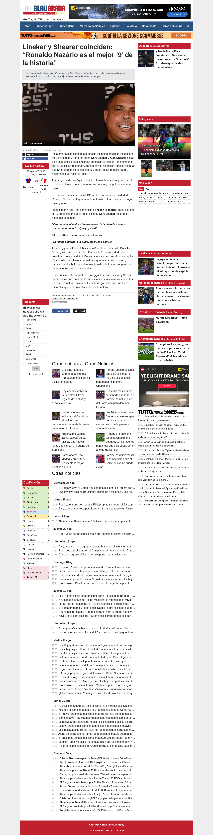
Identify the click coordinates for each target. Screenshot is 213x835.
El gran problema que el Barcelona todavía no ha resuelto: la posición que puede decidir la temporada (119, 669)
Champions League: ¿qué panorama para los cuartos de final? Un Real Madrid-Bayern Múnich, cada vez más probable (173, 352)
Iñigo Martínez (33, 333)
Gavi (28, 346)
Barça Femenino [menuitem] (172, 26)
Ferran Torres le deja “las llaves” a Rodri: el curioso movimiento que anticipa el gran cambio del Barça (118, 689)
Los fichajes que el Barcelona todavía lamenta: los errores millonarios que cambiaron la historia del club (120, 649)
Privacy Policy (116, 825)
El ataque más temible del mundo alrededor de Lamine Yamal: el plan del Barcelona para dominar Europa (115, 399)
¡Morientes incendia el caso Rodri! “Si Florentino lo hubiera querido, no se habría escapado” (113, 790)
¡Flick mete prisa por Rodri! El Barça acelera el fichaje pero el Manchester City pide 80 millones (115, 770)
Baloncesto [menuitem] (149, 26)
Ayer (148, 189)
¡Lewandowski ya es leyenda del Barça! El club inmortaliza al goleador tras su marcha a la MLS (115, 677)
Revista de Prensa (150, 312)
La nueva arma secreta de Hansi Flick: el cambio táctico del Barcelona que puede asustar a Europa (117, 721)
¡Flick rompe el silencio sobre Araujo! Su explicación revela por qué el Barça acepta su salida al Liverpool (121, 794)
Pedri (28, 354)
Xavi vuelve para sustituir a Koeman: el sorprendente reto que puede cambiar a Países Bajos (113, 615)
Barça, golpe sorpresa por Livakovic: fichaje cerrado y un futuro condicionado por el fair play (113, 508)
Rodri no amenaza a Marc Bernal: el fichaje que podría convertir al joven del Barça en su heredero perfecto (121, 681)
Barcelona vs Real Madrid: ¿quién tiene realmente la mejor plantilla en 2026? (104, 717)
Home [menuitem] (26, 26)
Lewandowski (32, 363)
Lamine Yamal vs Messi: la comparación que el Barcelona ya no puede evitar (104, 741)
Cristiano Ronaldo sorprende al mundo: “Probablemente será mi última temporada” (107, 567)
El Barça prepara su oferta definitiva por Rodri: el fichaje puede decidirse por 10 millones (111, 607)
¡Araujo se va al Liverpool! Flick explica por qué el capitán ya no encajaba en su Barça (109, 762)
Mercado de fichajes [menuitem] (92, 26)
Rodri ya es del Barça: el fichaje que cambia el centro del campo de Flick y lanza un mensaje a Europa (119, 533)
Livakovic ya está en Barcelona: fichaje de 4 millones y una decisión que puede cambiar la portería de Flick (122, 491)
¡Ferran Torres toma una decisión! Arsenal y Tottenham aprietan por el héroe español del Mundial (116, 786)
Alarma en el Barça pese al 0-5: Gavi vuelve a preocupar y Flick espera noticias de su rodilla (112, 521)
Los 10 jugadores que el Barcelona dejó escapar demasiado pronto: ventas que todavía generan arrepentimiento (115, 420)
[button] (36, 368)
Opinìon (144, 45)
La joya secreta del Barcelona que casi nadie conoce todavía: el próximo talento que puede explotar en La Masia (125, 725)
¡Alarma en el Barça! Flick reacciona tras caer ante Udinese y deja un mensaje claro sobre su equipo (118, 802)
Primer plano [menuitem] (66, 26)
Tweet (81, 311)
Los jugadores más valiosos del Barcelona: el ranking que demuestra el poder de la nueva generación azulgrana (70, 420)
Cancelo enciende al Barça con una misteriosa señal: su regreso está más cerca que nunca (112, 575)
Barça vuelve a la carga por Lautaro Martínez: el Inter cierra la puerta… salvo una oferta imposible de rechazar (123, 546)
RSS (122, 830)
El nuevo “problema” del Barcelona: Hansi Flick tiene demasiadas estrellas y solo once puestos (115, 713)
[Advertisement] (94, 337)
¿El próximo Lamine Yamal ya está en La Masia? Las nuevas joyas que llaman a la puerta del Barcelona (71, 441)
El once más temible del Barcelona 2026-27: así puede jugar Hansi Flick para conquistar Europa (115, 737)
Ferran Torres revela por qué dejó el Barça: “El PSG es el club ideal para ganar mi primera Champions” (115, 377)
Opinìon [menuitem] (115, 26)
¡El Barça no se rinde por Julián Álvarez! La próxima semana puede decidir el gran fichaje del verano (118, 806)
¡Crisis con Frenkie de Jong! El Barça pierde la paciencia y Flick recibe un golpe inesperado (113, 798)
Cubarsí (29, 328)
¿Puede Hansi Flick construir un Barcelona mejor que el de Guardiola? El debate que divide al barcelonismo (173, 59)
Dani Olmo (31, 359)
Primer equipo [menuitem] (44, 26)
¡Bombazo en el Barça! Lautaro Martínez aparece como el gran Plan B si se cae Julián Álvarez (114, 685)
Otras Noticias (68, 295)
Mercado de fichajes (151, 282)
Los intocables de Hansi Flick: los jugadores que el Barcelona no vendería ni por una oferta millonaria (118, 729)
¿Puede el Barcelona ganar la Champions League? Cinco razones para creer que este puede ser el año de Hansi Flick (115, 441)
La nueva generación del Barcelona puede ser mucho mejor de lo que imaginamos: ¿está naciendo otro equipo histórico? (130, 665)
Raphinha (30, 350)
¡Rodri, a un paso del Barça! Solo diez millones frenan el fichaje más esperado (105, 579)
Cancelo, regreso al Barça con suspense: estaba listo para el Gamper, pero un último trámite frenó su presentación (126, 554)
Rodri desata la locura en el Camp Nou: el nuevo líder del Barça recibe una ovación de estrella (114, 550)
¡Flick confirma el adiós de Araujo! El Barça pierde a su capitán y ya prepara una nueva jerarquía (115, 745)
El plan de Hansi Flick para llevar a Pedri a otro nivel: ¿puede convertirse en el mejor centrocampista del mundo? (125, 661)
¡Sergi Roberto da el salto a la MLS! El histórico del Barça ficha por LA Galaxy (104, 810)
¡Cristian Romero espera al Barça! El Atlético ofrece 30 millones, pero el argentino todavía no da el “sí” (119, 758)
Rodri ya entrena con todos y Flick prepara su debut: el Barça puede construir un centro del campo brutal (120, 504)
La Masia (144, 253)
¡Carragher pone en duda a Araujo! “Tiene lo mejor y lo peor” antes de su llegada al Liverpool (113, 774)
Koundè (29, 324)
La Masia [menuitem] (131, 26)
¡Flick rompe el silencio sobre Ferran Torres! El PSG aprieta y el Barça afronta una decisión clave (116, 778)
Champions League (151, 338)
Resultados (36, 374)
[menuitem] (187, 26)
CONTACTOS (111, 830)
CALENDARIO (96, 830)
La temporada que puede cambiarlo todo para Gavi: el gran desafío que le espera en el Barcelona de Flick (121, 657)
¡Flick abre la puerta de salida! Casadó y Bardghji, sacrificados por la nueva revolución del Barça (116, 766)
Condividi (62, 311)
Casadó (29, 341)
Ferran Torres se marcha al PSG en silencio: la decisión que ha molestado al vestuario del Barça (115, 603)
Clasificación (31, 482)
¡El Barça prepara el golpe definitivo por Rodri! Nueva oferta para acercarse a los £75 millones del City (119, 673)
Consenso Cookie (98, 825)
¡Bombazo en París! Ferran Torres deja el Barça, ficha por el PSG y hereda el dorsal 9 (109, 583)
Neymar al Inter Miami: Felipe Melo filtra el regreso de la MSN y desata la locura (105, 599)
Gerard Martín (32, 337)
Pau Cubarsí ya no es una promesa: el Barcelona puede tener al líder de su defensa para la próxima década (122, 653)
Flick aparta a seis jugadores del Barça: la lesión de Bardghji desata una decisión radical (111, 595)
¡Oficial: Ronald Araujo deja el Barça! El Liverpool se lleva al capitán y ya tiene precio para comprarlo (118, 705)
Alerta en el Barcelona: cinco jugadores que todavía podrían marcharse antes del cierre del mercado (117, 733)
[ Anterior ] (36, 192)
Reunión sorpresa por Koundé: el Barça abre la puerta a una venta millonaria (104, 611)
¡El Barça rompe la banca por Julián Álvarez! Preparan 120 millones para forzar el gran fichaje (114, 782)
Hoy (141, 189)
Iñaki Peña (31, 320)
